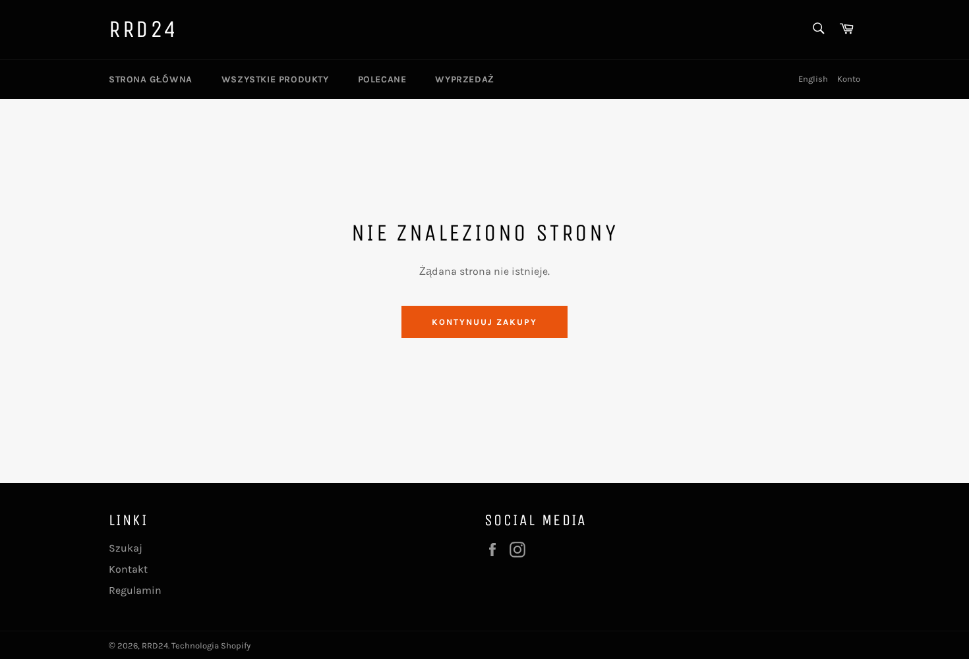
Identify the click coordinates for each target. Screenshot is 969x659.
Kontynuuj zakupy (484, 322)
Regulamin (135, 590)
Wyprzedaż (464, 79)
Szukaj (125, 548)
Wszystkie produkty (275, 79)
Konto (848, 79)
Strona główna (150, 79)
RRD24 (144, 29)
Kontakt (128, 569)
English (813, 79)
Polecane (382, 79)
